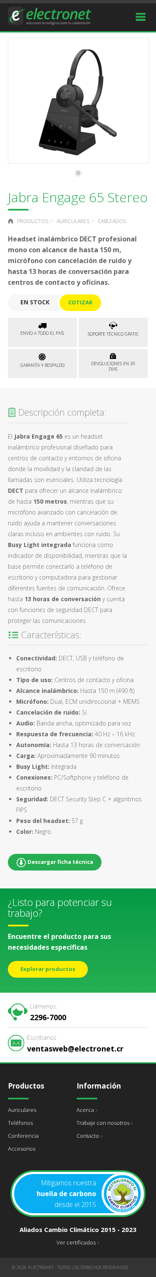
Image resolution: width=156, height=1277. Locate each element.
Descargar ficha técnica (59, 862)
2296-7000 (48, 1012)
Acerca (87, 1110)
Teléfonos (20, 1122)
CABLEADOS (112, 221)
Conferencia (23, 1135)
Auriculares (22, 1110)
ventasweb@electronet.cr (75, 1044)
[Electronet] (49, 15)
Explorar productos (47, 969)
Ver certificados (78, 1242)
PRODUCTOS (32, 221)
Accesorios (21, 1148)
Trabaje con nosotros (105, 1122)
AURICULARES (73, 221)
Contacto (90, 1135)
